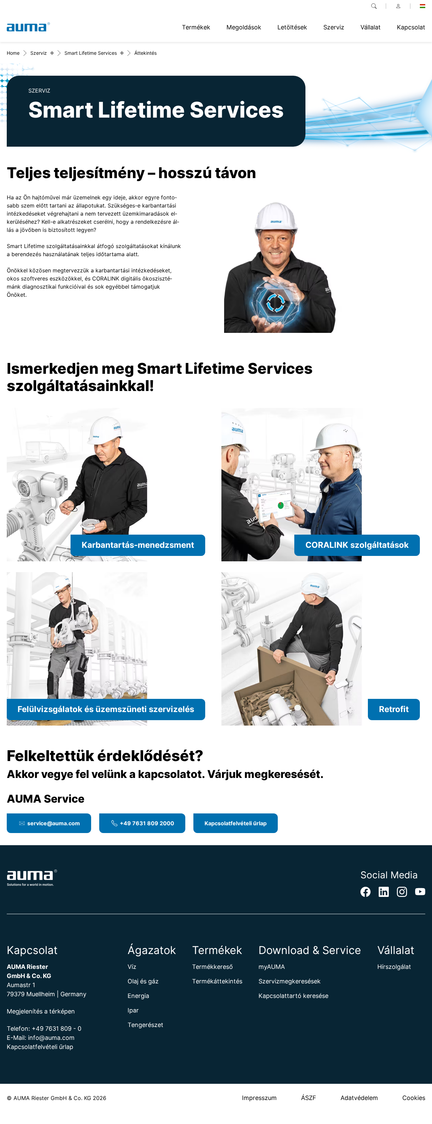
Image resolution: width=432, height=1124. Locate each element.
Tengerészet (145, 1024)
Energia (138, 995)
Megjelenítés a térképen (41, 1011)
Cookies (413, 1097)
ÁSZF (308, 1097)
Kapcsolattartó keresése (293, 995)
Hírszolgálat (394, 966)
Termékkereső (212, 966)
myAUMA (272, 966)
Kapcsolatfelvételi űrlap (236, 823)
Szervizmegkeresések (290, 981)
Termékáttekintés (217, 981)
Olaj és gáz (143, 981)
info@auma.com (51, 1037)
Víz (132, 966)
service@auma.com (53, 823)
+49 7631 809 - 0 (56, 1028)
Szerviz (38, 53)
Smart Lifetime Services (90, 53)
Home (13, 53)
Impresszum (259, 1097)
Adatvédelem (359, 1097)
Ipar (133, 1010)
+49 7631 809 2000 (147, 823)
